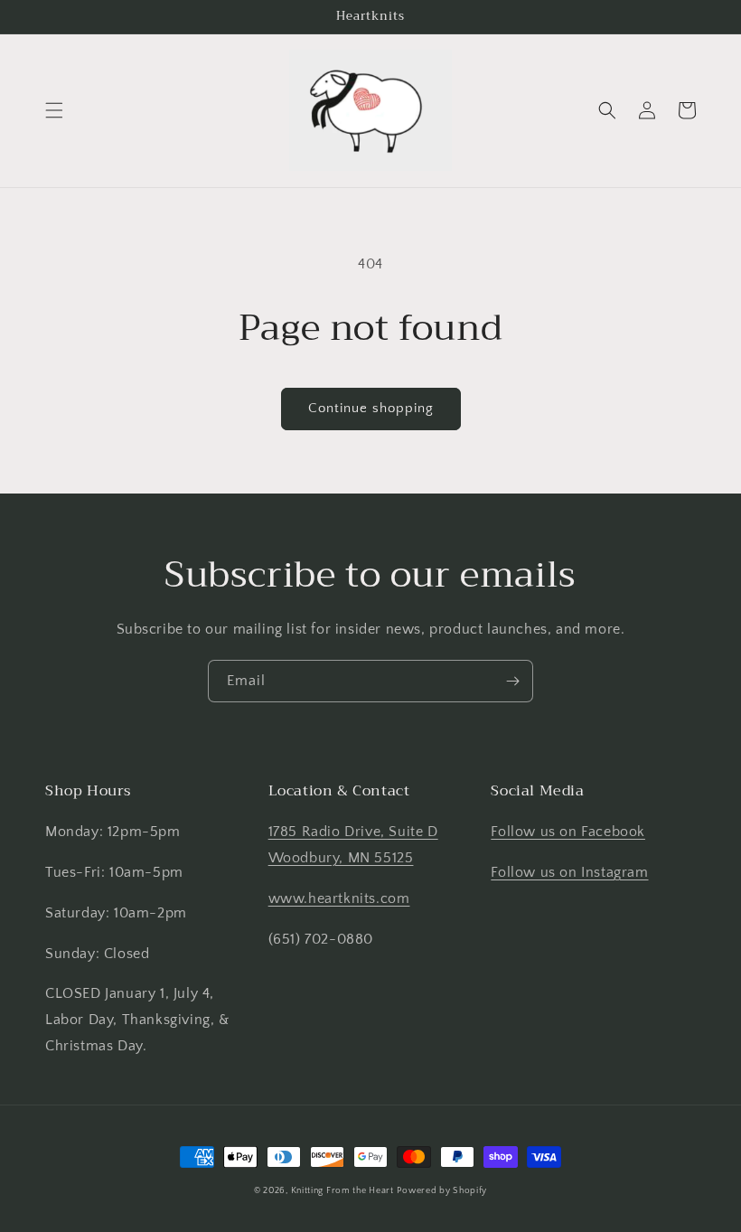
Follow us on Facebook (568, 831)
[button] (54, 110)
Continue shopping (371, 408)
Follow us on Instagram (569, 872)
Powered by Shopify (442, 1191)
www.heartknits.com (339, 898)
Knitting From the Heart (342, 1191)
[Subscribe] (512, 681)
